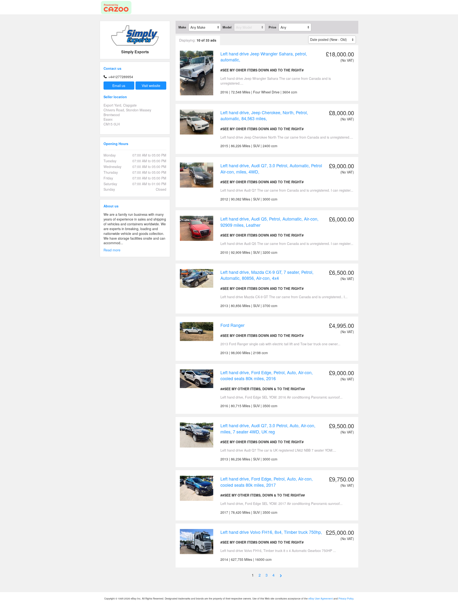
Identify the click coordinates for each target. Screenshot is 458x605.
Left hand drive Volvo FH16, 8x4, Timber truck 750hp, (271, 532)
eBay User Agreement (320, 598)
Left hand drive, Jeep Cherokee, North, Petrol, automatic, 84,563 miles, (264, 115)
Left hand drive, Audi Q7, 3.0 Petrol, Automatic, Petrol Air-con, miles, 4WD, (271, 168)
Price (272, 27)
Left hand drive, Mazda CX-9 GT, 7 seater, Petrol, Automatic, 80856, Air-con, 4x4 (266, 275)
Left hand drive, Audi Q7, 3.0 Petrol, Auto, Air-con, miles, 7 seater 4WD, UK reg (267, 428)
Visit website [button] (151, 85)
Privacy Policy (345, 598)
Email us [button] (118, 85)
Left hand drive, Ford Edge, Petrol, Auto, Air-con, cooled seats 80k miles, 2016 (266, 375)
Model (227, 27)
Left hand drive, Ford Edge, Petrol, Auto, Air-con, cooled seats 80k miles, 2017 (266, 481)
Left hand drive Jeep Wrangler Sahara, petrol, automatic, (263, 56)
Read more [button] (112, 250)
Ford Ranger (232, 325)
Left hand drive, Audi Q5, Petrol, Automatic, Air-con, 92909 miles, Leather (269, 222)
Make (182, 27)
